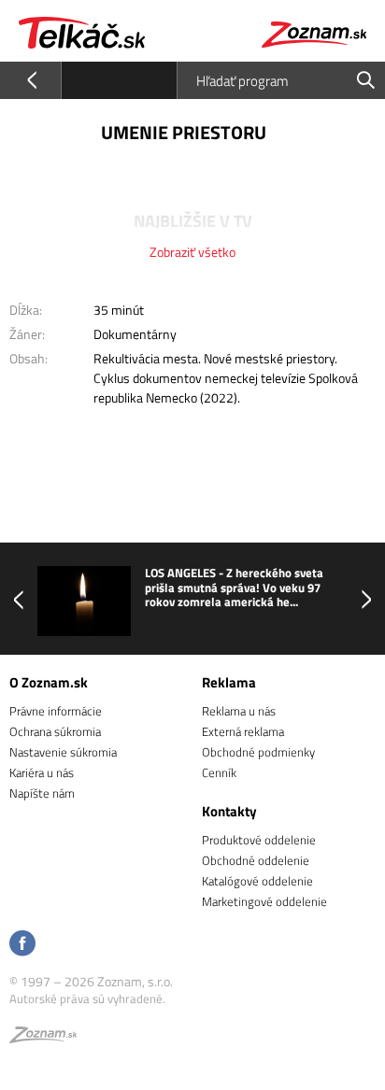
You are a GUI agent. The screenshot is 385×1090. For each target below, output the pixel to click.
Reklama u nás (239, 710)
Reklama (229, 682)
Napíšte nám (42, 793)
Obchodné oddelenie (255, 860)
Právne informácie (55, 710)
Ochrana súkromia (55, 731)
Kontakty (229, 811)
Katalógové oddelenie (257, 880)
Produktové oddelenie (259, 839)
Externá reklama (243, 731)
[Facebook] (22, 945)
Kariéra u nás (41, 772)
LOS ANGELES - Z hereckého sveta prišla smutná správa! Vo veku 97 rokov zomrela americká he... (234, 588)
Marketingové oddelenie (264, 901)
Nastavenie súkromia (63, 752)
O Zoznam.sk (48, 682)
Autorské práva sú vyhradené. (87, 998)
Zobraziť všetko (192, 252)
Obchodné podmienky (258, 752)
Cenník (219, 772)
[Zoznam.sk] (43, 1037)
